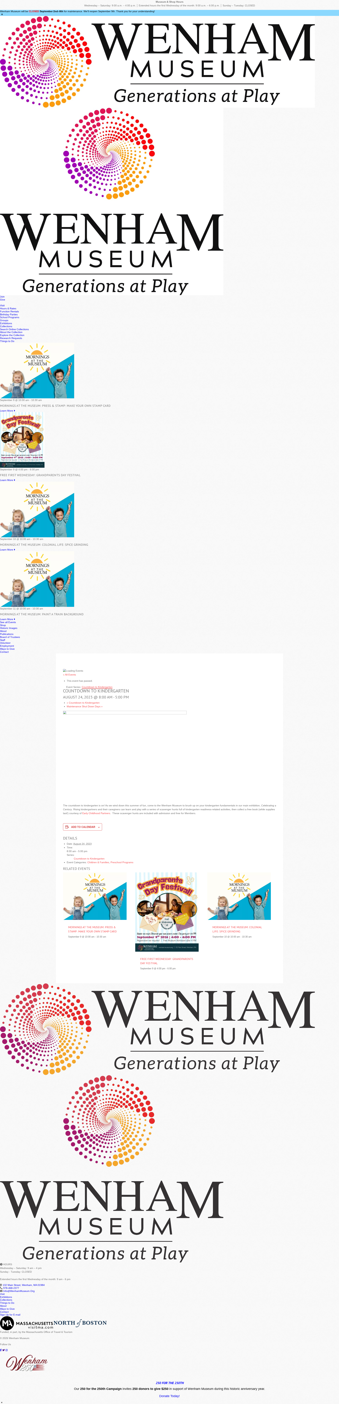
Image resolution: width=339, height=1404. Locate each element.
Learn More (7, 410)
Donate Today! (169, 1396)
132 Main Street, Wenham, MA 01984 (24, 1285)
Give (2, 299)
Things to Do (7, 341)
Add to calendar (83, 827)
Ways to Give (7, 648)
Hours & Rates (8, 308)
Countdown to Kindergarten (83, 702)
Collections (6, 326)
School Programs (9, 317)
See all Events (8, 622)
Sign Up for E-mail (10, 1314)
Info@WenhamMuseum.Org (19, 1291)
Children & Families (98, 862)
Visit (2, 305)
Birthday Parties (9, 314)
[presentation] (95, 896)
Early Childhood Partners (96, 813)
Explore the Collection (12, 335)
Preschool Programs (122, 862)
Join (2, 296)
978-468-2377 (11, 1288)
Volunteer (5, 642)
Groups (4, 320)
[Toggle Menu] (1, 303)
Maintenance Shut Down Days (85, 706)
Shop (3, 625)
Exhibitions (6, 323)
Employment (7, 645)
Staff (2, 640)
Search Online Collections (14, 329)
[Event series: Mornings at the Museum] (44, 400)
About (3, 631)
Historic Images (8, 628)
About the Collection (11, 332)
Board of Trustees (10, 637)
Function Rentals (9, 311)
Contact (4, 651)
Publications (6, 634)
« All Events (69, 674)
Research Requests (11, 338)
